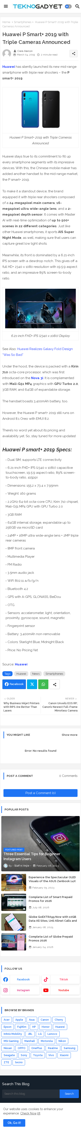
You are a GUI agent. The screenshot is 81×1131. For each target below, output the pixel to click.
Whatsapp (43, 684)
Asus (32, 1019)
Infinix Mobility (13, 1033)
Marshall (29, 1041)
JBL (30, 1033)
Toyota (38, 1055)
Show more (70, 734)
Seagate (9, 1055)
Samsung (69, 1048)
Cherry (59, 1019)
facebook (23, 979)
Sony (24, 1055)
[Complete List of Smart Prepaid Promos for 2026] (13, 902)
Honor (45, 1026)
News (36, 673)
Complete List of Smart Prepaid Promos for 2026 (50, 899)
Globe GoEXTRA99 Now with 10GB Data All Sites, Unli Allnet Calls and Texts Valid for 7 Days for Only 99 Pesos (53, 922)
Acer (7, 1019)
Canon (45, 1019)
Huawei (8, 67)
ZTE (6, 1062)
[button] (68, 6)
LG (40, 1033)
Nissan (8, 1048)
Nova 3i (37, 378)
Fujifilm (21, 1026)
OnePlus (36, 1048)
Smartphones (22, 22)
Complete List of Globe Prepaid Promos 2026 (51, 938)
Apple (19, 1019)
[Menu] (6, 6)
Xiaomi (64, 1055)
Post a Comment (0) (40, 793)
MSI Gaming (11, 1041)
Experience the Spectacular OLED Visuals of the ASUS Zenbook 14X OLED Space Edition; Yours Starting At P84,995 (53, 883)
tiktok (63, 979)
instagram (23, 990)
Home (6, 22)
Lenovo (52, 1033)
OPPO (21, 1048)
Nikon (62, 1041)
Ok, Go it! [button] (14, 1123)
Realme (53, 1048)
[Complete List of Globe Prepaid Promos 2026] (13, 941)
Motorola (47, 1041)
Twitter (32, 684)
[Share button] (54, 684)
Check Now (28, 1113)
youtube (63, 990)
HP (34, 1026)
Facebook (17, 684)
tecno (19, 1062)
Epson (7, 1026)
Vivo (51, 1055)
